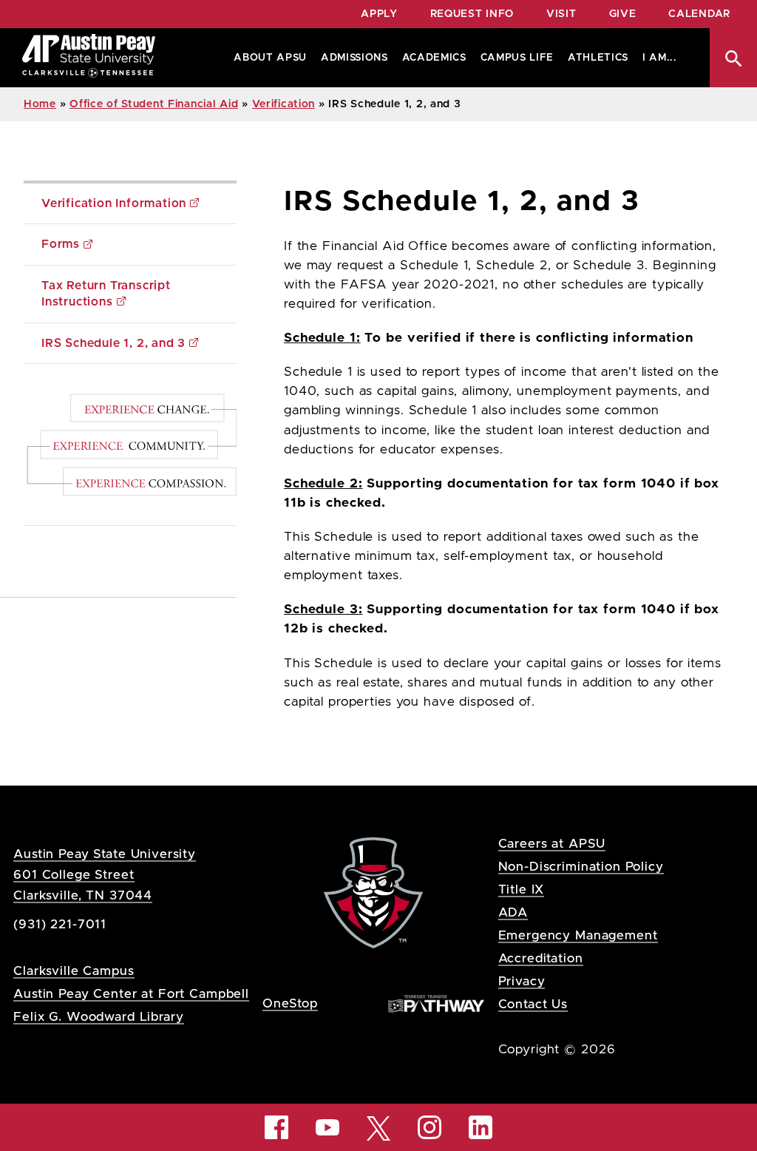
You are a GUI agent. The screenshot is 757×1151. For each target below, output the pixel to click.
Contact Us (533, 1004)
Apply (379, 14)
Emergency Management (578, 935)
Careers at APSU (552, 843)
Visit (561, 14)
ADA (513, 912)
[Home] (88, 57)
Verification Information (113, 203)
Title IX (521, 889)
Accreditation (540, 958)
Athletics (598, 58)
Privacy (522, 981)
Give (623, 14)
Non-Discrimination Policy (581, 866)
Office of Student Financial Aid (153, 104)
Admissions (354, 58)
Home (40, 104)
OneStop (290, 1003)
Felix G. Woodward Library (98, 1016)
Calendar (699, 14)
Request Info (472, 14)
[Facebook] (276, 1127)
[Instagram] (429, 1127)
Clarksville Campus (73, 971)
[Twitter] (378, 1127)
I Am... (659, 58)
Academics (434, 58)
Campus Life (517, 58)
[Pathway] (436, 1002)
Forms (60, 244)
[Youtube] (327, 1127)
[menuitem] (266, 57)
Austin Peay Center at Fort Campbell (131, 994)
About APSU (270, 58)
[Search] (733, 57)
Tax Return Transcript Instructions (107, 294)
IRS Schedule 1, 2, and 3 (113, 343)
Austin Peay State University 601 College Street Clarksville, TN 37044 (104, 875)
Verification (284, 104)
